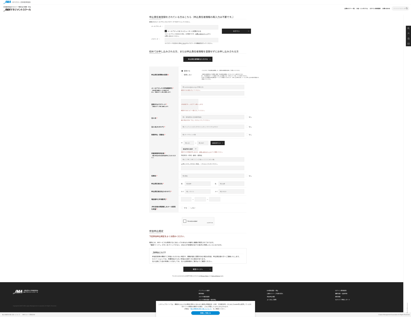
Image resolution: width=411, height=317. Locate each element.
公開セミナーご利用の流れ (275, 293)
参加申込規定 (271, 297)
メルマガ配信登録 (204, 297)
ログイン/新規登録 (375, 8)
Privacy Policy (205, 276)
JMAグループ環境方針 (28, 314)
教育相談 (201, 293)
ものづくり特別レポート (342, 300)
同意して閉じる (205, 313)
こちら (183, 43)
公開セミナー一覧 (349, 8)
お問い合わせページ (201, 34)
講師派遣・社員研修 (341, 293)
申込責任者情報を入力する (198, 59)
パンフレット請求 (204, 290)
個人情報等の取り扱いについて (201, 309)
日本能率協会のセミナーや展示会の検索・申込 (17, 7)
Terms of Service (215, 276)
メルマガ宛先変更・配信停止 (207, 300)
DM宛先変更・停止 (272, 290)
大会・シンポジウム (362, 8)
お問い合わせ (386, 8)
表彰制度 (337, 297)
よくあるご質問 (271, 300)
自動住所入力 (216, 143)
